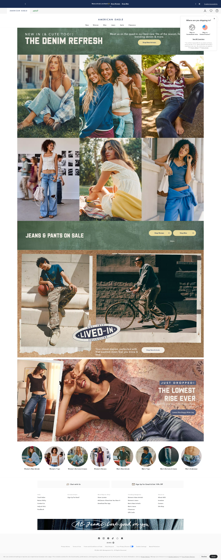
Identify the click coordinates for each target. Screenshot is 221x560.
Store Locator (102, 497)
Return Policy (41, 500)
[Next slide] (195, 4)
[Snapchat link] (117, 539)
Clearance (132, 25)
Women (96, 25)
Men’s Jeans (132, 506)
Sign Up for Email (73, 497)
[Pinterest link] (108, 539)
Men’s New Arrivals (134, 503)
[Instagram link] (104, 539)
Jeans (113, 25)
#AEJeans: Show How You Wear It (109, 500)
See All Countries (198, 39)
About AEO (162, 497)
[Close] (214, 18)
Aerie (122, 25)
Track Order (41, 497)
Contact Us (41, 503)
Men (104, 25)
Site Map (161, 506)
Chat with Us (75, 484)
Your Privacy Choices (188, 556)
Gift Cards (131, 512)
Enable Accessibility (211, 4)
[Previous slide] (25, 4)
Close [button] (214, 556)
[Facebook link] (99, 539)
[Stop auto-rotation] (199, 4)
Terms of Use (204, 47)
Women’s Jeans (133, 500)
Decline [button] (204, 556)
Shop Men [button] (121, 4)
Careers (160, 503)
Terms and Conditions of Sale (93, 546)
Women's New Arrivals (135, 497)
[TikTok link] (113, 539)
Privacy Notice (145, 556)
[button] (192, 30)
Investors (161, 500)
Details (131, 4)
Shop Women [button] (109, 4)
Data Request (109, 546)
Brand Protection (154, 546)
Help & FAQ (41, 506)
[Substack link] (122, 539)
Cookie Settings (174, 556)
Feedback (40, 509)
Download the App (104, 503)
